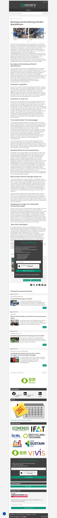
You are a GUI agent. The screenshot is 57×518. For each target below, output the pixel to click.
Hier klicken (30, 266)
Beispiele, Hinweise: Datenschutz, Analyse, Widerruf (27, 274)
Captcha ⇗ (36, 268)
